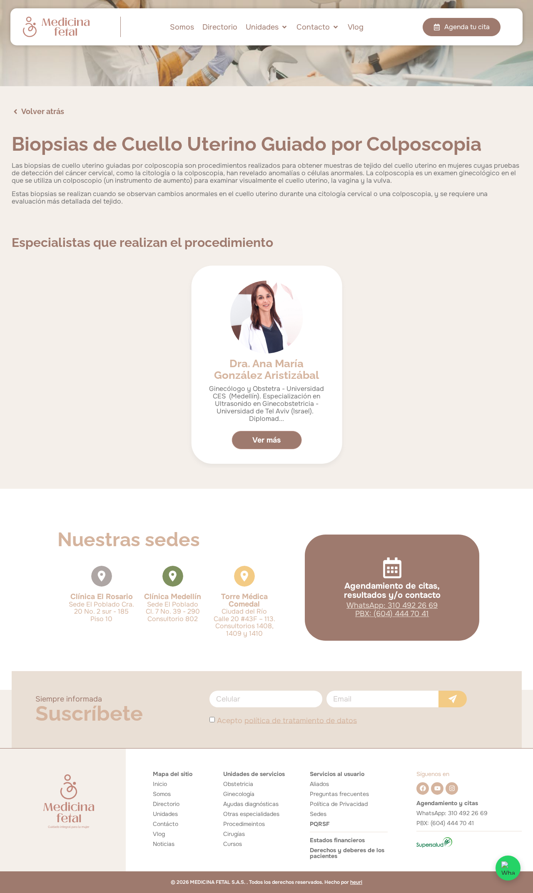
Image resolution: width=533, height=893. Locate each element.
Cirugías (234, 834)
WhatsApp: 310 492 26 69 (392, 605)
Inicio (160, 784)
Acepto (287, 720)
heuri (356, 882)
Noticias (163, 844)
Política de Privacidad (339, 804)
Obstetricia (238, 784)
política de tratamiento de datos (300, 720)
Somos (162, 794)
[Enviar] (452, 699)
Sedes (318, 814)
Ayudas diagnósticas (251, 804)
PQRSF (319, 824)
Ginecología (238, 794)
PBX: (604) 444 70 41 (392, 613)
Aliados (319, 784)
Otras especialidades (251, 814)
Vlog (159, 834)
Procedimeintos (244, 824)
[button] (267, 27)
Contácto (165, 824)
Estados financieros (337, 840)
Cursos (232, 844)
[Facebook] (422, 788)
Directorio (166, 804)
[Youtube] (437, 788)
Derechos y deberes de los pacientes (347, 853)
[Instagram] (452, 788)
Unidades (165, 814)
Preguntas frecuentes (339, 794)
